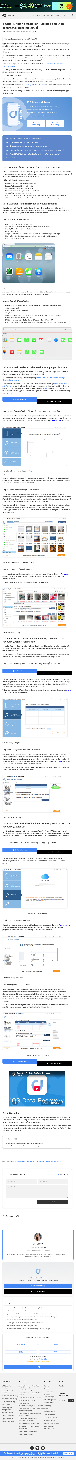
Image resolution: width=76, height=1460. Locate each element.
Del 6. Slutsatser (11, 158)
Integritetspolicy (50, 1400)
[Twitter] (37, 1448)
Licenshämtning (49, 1415)
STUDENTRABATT (50, 1418)
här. (31, 1454)
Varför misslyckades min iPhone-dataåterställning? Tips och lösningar (28, 1329)
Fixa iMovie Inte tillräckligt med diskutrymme (29, 1427)
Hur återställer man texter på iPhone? (17, 1311)
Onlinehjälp (47, 1406)
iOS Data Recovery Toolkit (9, 1387)
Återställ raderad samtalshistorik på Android (31, 1394)
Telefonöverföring (8, 1402)
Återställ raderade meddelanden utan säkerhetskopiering (24, 1143)
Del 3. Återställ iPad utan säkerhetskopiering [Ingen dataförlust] (26, 146)
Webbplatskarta (49, 1412)
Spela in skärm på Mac (26, 1434)
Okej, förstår (68, 1454)
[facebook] (32, 1448)
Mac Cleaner (6, 1405)
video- (45, 388)
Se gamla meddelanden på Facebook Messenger (28, 1420)
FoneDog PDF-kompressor (7, 1409)
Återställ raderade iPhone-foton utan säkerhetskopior (23, 1146)
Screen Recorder (8, 1422)
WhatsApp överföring (9, 1399)
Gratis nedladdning (36, 124)
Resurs (58, 15)
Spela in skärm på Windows (28, 1431)
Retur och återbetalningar (49, 1396)
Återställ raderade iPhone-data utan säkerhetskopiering (31, 1410)
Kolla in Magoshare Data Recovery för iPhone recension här (24, 1323)
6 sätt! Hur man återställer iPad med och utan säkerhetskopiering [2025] (38, 1161)
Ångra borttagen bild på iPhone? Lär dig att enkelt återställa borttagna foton (30, 1314)
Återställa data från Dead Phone (30, 1398)
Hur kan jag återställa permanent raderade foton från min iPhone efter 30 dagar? (31, 1317)
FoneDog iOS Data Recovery (35, 85)
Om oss (46, 1386)
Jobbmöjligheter (49, 1421)
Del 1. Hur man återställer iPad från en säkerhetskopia (23, 138)
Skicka (52, 1202)
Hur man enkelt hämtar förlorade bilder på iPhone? (21, 1326)
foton (57, 388)
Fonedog (11, 15)
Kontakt (46, 1389)
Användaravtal (49, 1403)
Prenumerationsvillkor (51, 1424)
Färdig (38, 1367)
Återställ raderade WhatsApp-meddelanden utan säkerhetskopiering (29, 1388)
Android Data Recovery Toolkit (10, 1392)
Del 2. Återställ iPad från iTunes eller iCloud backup (22, 142)
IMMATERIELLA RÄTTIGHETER (49, 1427)
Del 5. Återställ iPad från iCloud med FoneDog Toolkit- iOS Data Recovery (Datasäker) (33, 154)
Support (66, 15)
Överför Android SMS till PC (28, 1401)
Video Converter (8, 1416)
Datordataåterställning (10, 1396)
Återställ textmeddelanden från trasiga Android (30, 1415)
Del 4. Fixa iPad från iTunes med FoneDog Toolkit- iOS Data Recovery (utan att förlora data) (35, 150)
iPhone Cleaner (7, 1413)
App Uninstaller (7, 1419)
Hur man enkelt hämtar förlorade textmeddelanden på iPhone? (25, 1308)
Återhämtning (9, 1161)
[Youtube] (43, 1448)
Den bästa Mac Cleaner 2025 (29, 1424)
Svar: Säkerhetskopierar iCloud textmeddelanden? (21, 1320)
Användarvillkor (49, 1392)
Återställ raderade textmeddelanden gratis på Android (31, 1405)
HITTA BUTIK (48, 15)
